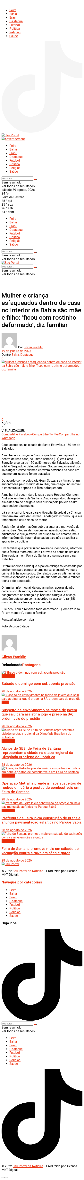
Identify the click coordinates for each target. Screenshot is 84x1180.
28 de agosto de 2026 (17, 691)
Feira (12, 10)
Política (14, 28)
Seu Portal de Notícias (28, 871)
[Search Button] (35, 179)
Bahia (13, 14)
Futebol (14, 25)
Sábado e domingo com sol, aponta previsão (38, 684)
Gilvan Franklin (33, 347)
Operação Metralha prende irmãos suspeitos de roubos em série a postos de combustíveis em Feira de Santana (41, 787)
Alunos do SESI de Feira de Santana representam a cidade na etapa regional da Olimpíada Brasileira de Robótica (37, 752)
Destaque (16, 21)
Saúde (13, 36)
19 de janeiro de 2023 (16, 351)
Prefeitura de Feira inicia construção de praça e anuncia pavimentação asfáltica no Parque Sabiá (41, 820)
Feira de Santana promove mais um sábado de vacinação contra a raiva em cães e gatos (40, 851)
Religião (15, 32)
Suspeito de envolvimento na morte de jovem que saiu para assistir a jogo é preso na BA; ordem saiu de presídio (39, 714)
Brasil (13, 17)
